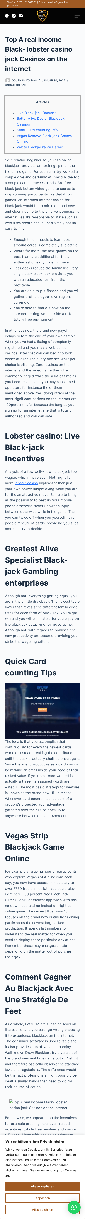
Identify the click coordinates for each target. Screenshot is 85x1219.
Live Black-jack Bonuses (36, 113)
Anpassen (42, 1198)
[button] (74, 1207)
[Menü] (77, 16)
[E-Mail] (21, 16)
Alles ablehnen (42, 1209)
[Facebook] (7, 16)
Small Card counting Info (37, 130)
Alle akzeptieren (42, 1186)
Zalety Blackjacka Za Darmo (40, 147)
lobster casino (26, 483)
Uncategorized (16, 85)
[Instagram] (14, 16)
